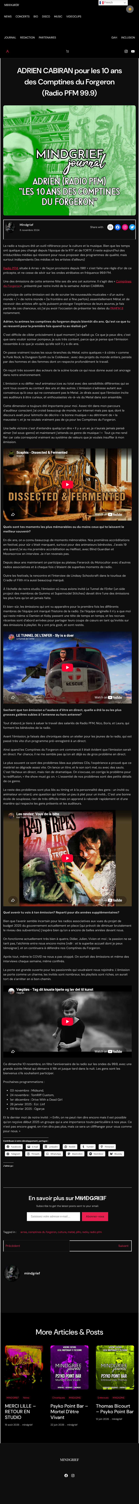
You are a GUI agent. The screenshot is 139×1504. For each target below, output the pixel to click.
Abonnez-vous (95, 1216)
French (108, 2)
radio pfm (96, 1232)
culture (62, 1232)
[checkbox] (130, 9)
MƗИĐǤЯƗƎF (11, 5)
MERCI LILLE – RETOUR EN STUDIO (20, 1411)
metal (71, 1232)
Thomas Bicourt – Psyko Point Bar (115, 1409)
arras (24, 1232)
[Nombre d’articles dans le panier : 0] (67, 51)
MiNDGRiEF (13, 1397)
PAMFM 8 (116, 308)
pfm (78, 1232)
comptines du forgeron (42, 1232)
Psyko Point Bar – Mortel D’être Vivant (69, 1411)
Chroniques (58, 1397)
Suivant (123, 1246)
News (26, 1397)
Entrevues (103, 1397)
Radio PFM (10, 268)
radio (85, 1232)
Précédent (13, 1246)
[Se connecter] (7, 51)
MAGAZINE (75, 1397)
